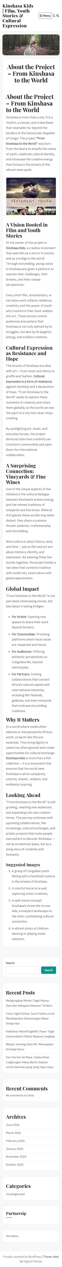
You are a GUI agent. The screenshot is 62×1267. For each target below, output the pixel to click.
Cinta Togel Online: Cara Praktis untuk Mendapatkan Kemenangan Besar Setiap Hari (30, 1018)
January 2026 (14, 1149)
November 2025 (16, 1156)
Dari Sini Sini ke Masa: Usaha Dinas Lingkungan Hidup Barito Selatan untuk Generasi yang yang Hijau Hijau (29, 1062)
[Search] (57, 15)
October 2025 (14, 1164)
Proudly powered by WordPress (22, 1256)
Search (10, 963)
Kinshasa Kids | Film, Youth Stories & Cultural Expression (17, 15)
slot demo (12, 1236)
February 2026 (15, 1141)
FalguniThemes (32, 1261)
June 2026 (13, 1125)
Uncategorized (15, 1194)
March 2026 (13, 1133)
